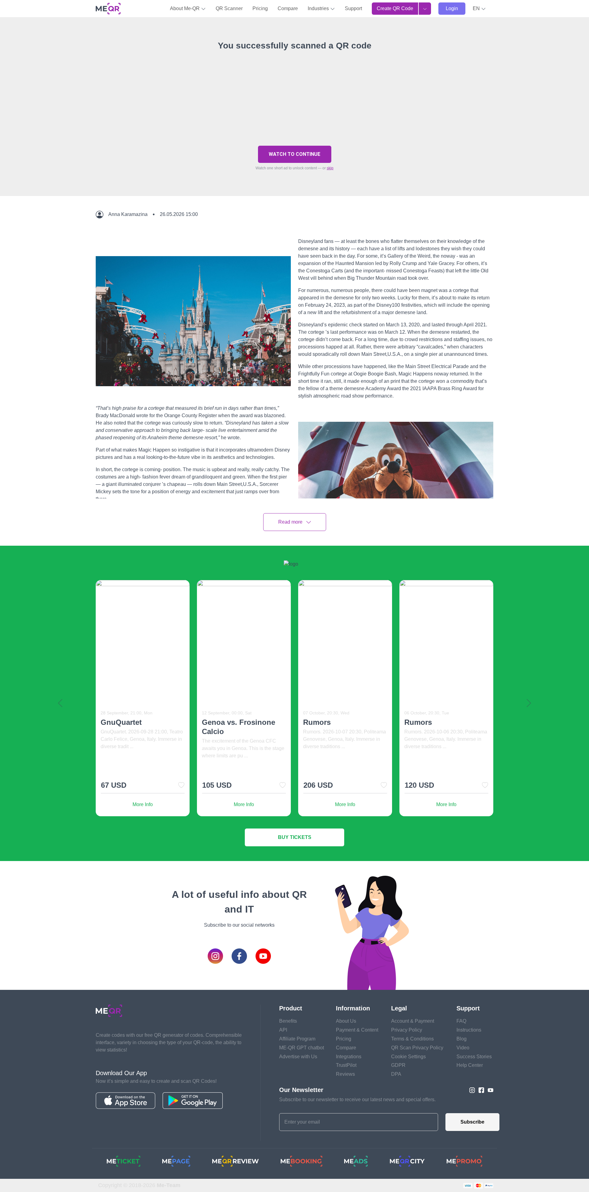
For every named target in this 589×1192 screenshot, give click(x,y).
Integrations (348, 1056)
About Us (346, 1021)
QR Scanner (229, 8)
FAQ (461, 1021)
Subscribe (472, 1122)
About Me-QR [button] (185, 8)
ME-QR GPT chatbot (301, 1047)
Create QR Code (395, 8)
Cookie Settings (408, 1056)
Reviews (345, 1074)
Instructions (468, 1029)
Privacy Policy (406, 1029)
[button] (479, 8)
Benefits (288, 1021)
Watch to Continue (294, 154)
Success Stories (474, 1056)
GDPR (398, 1065)
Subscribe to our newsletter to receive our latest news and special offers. (357, 1099)
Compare (288, 8)
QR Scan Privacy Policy (417, 1047)
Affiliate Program (297, 1038)
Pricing (260, 8)
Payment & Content (357, 1029)
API (283, 1029)
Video (462, 1047)
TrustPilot (346, 1065)
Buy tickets (294, 837)
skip (330, 168)
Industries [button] (319, 8)
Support (353, 8)
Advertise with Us (298, 1056)
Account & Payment (412, 1021)
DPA (396, 1074)
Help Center (469, 1065)
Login (452, 8)
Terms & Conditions (412, 1038)
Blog (461, 1038)
